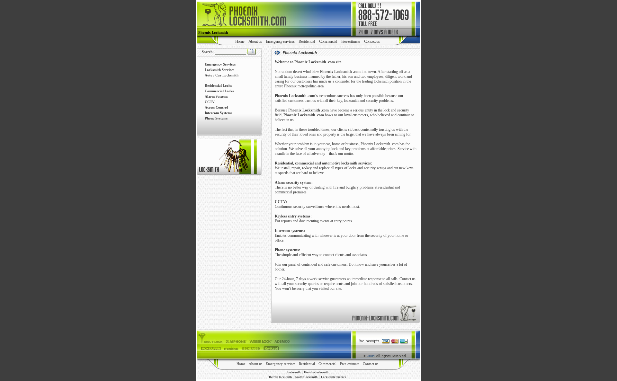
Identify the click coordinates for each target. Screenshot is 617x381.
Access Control (216, 107)
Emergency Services (220, 64)
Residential (307, 41)
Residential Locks (218, 85)
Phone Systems (216, 118)
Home (239, 41)
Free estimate (350, 41)
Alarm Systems (216, 96)
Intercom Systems (218, 113)
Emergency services (280, 41)
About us (255, 41)
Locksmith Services (219, 70)
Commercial (328, 41)
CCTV (210, 102)
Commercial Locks (219, 91)
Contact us (372, 41)
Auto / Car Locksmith (221, 75)
